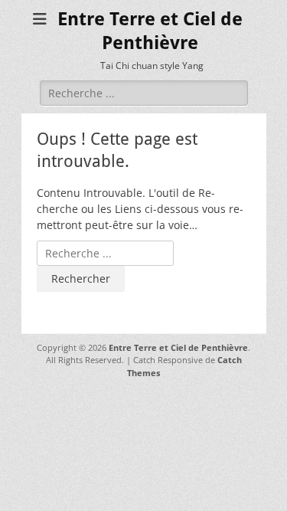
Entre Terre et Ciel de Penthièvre (178, 347)
